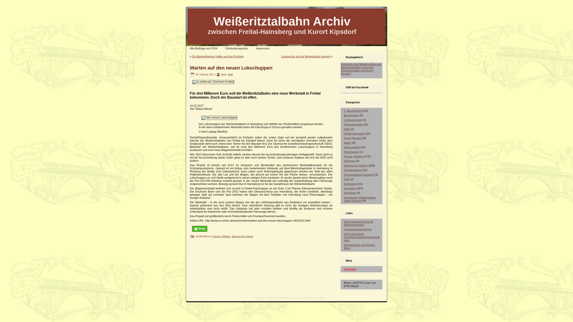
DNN (347, 129)
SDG (347, 179)
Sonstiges (350, 188)
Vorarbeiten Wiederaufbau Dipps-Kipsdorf (360, 199)
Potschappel (351, 152)
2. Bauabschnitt (353, 110)
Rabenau (349, 161)
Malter (347, 142)
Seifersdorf (350, 184)
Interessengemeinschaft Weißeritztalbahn (358, 223)
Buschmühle (351, 115)
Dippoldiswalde (353, 124)
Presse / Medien (221, 236)
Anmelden (350, 269)
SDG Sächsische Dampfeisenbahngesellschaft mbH (361, 237)
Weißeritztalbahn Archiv (282, 21)
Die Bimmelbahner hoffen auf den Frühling (218, 56)
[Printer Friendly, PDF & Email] (200, 228)
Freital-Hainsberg (354, 133)
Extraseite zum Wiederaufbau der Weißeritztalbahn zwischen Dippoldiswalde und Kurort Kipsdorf (361, 69)
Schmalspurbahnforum (358, 229)
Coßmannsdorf (353, 120)
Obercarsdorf (352, 147)
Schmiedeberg (353, 170)
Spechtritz (350, 193)
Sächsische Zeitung (242, 236)
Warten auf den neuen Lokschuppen (231, 68)
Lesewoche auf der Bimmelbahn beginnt (305, 56)
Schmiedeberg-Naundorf (359, 174)
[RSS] (190, 299)
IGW (230, 74)
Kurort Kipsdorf (353, 138)
